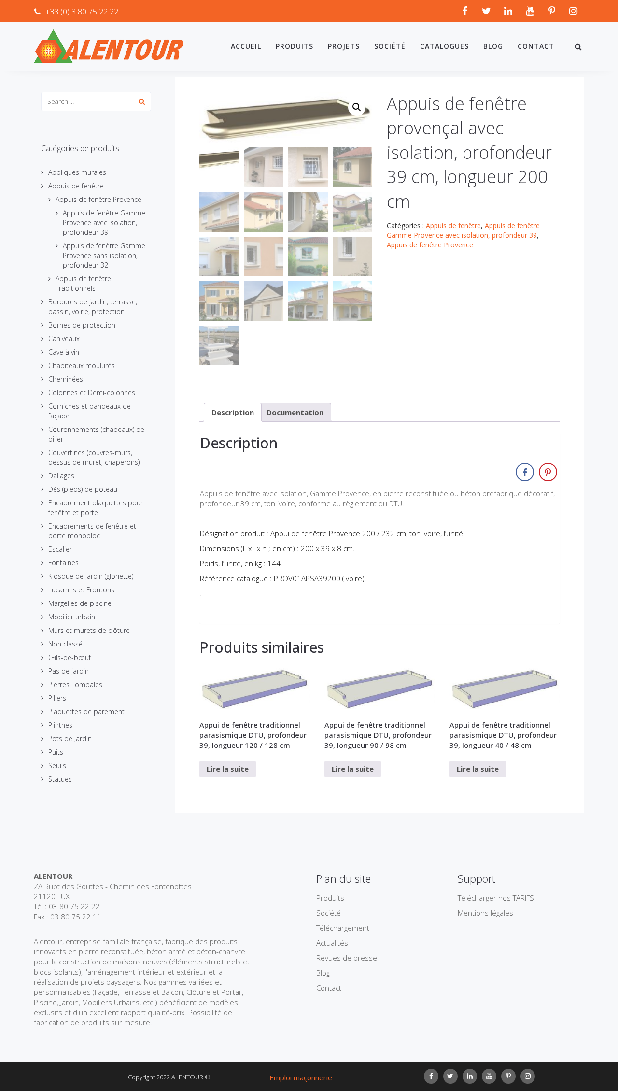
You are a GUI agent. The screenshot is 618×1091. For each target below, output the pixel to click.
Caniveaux (64, 338)
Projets (344, 46)
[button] (356, 107)
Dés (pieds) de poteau (82, 489)
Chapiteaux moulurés (81, 365)
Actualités (332, 942)
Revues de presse (346, 957)
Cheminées (65, 379)
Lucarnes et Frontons (81, 589)
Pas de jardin (68, 670)
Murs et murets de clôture (89, 630)
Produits (294, 46)
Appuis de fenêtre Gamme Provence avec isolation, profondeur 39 (104, 222)
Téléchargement (342, 928)
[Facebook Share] (525, 472)
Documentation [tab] (295, 412)
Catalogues (444, 46)
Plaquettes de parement (86, 711)
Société (390, 46)
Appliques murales (77, 172)
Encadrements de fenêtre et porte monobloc (92, 530)
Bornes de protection (81, 325)
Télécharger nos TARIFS (496, 898)
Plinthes (60, 725)
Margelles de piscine (80, 603)
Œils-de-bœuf (69, 657)
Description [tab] (232, 412)
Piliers (57, 698)
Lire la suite (228, 769)
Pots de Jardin (70, 738)
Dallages (61, 475)
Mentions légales (485, 913)
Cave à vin (63, 352)
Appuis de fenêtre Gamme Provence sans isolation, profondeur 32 (104, 255)
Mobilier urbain (71, 616)
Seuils (57, 765)
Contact (536, 46)
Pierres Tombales (75, 684)
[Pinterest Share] (548, 472)
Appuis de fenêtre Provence (98, 199)
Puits (55, 752)
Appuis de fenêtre (76, 185)
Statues (60, 779)
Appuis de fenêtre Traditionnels (83, 283)
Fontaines (63, 562)
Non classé (65, 643)
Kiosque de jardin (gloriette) (90, 576)
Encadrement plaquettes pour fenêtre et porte (95, 507)
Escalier (60, 549)
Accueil (246, 46)
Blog (493, 46)
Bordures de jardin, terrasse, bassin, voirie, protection (92, 306)
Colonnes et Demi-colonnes (91, 392)
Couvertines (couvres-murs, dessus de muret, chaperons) (94, 457)
